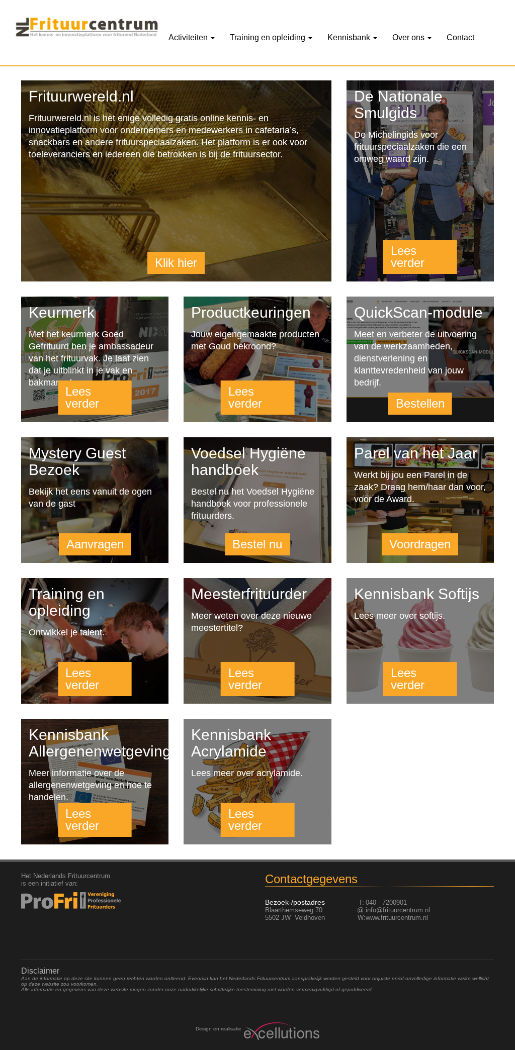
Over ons (409, 37)
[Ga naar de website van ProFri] (74, 900)
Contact (460, 37)
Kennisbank (349, 37)
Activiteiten (189, 37)
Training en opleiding (268, 37)
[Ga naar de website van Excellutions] (280, 1031)
